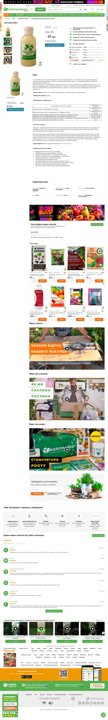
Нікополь (42, 651)
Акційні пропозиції (9, 5)
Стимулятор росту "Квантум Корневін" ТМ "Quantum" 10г (37, 275)
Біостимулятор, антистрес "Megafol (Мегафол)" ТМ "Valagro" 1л (36, 313)
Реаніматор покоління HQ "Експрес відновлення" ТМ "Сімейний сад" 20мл (94, 313)
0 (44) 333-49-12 (30, 686)
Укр (85, 9)
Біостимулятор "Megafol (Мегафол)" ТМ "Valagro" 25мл (75, 275)
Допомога (38, 665)
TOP (13, 15)
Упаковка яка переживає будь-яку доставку (85, 40)
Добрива (96, 15)
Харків (38, 648)
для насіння (35, 190)
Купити (42, 281)
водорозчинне (59, 189)
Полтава (49, 651)
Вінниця (85, 648)
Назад (8, 18)
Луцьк (100, 648)
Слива (60, 12)
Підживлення (88, 195)
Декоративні (72, 15)
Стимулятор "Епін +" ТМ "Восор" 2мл (95, 275)
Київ (32, 648)
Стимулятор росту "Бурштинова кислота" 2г (57, 313)
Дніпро (51, 648)
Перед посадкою (83, 196)
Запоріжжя (58, 648)
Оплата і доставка (79, 5)
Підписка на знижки (80, 663)
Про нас (28, 663)
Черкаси (66, 648)
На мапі (81, 686)
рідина (67, 188)
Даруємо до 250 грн (94, 663)
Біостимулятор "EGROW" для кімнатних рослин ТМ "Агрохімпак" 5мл (75, 313)
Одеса (45, 648)
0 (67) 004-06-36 (40, 688)
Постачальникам (77, 665)
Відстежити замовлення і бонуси (95, 5)
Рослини (90, 15)
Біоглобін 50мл (11, 97)
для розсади (42, 188)
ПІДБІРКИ (6, 15)
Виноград (39, 15)
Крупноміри (84, 15)
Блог (22, 663)
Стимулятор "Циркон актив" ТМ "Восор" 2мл (57, 275)
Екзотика (60, 15)
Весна (65, 195)
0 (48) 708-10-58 (30, 688)
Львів (79, 648)
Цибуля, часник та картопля (20, 15)
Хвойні (78, 15)
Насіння (28, 15)
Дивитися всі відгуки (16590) (54, 611)
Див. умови (62, 526)
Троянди (33, 15)
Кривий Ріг (93, 648)
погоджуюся (51, 493)
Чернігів (79, 651)
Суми (62, 651)
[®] (15, 11)
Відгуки (62, 663)
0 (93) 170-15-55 (39, 686)
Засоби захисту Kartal (27, 665)
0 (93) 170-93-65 (36, 5)
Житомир (86, 651)
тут (55, 227)
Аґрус (57, 12)
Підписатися (37, 493)
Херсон (73, 648)
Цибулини (45, 15)
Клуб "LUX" (70, 663)
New (10, 15)
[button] (94, 60)
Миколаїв (34, 651)
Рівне (55, 651)
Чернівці (97, 655)
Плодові (51, 15)
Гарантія (43, 663)
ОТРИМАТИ (10, 708)
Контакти (35, 663)
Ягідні (55, 15)
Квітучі (66, 15)
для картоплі (36, 189)
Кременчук (47, 657)
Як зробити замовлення (75, 694)
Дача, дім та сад (101, 15)
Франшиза (69, 5)
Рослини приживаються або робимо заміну (84, 32)
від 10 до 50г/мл (90, 188)
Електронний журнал (60, 694)
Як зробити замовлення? (51, 665)
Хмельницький (70, 651)
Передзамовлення (65, 665)
